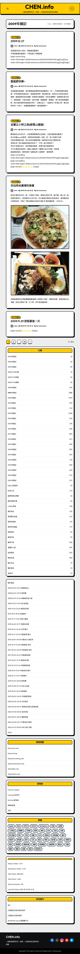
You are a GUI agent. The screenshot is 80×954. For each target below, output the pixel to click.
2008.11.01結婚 (13, 377)
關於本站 (11, 563)
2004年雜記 (12, 357)
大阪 (26, 835)
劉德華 (20, 831)
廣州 (63, 835)
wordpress (44, 826)
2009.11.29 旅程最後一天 (25, 321)
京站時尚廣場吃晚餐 (22, 185)
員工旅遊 (12, 835)
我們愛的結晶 (12, 517)
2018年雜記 (12, 439)
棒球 (46, 840)
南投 (42, 831)
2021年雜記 (12, 455)
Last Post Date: (14, 889)
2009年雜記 (16, 37)
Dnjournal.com (13, 748)
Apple (11, 826)
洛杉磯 (53, 840)
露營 (10, 849)
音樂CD (10, 573)
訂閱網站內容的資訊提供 (16, 910)
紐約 (10, 844)
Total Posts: (12, 879)
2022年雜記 (12, 460)
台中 (48, 831)
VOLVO (33, 826)
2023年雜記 (12, 465)
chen (15, 46)
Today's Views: (13, 864)
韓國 (17, 849)
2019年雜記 (12, 444)
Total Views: (12, 874)
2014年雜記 (12, 418)
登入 (9, 905)
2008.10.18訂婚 (13, 372)
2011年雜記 (12, 403)
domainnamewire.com (16, 764)
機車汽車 (11, 542)
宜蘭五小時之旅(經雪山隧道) (27, 124)
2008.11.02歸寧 (13, 382)
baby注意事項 (13, 486)
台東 (55, 831)
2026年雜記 (12, 480)
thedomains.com (14, 774)
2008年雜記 (12, 387)
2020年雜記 (12, 449)
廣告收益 (11, 511)
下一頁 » (71, 342)
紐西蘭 (18, 844)
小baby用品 (12, 506)
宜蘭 (33, 835)
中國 (52, 826)
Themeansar (56, 951)
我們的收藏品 (12, 527)
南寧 (35, 831)
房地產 (19, 840)
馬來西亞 (38, 849)
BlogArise (46, 951)
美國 (34, 844)
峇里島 (47, 835)
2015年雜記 (12, 424)
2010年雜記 (12, 398)
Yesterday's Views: (15, 869)
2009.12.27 (17, 41)
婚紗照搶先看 (12, 501)
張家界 (11, 840)
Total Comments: (14, 884)
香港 (30, 849)
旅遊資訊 (11, 532)
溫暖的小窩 (12, 547)
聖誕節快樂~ (18, 81)
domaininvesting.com (16, 759)
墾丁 (19, 835)
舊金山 (60, 844)
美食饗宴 (42, 844)
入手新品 (12, 831)
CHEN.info (39, 6)
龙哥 (9, 810)
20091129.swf (26, 331)
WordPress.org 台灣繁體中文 (18, 921)
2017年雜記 (12, 434)
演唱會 (68, 840)
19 (25, 342)
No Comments (41, 46)
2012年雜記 (12, 408)
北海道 (28, 831)
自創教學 (51, 844)
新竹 (26, 840)
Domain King (12, 753)
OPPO (26, 826)
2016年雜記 (12, 429)
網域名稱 (11, 558)
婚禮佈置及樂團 (13, 496)
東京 (39, 840)
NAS (18, 826)
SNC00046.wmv (27, 167)
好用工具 (11, 491)
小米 (39, 835)
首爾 (23, 849)
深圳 (60, 840)
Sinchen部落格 (13, 800)
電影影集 (11, 568)
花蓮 (67, 844)
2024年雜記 (12, 470)
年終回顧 (55, 835)
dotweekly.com (13, 769)
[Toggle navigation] (7, 8)
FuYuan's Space (13, 790)
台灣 (61, 831)
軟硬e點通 (11, 805)
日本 (33, 840)
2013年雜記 (12, 413)
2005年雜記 (12, 362)
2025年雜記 (12, 475)
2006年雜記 (12, 367)
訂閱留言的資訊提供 (15, 916)
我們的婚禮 (12, 522)
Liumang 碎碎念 (13, 795)
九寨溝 (60, 826)
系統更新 (11, 553)
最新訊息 (11, 537)
